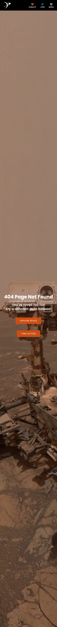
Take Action (28, 333)
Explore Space (28, 320)
